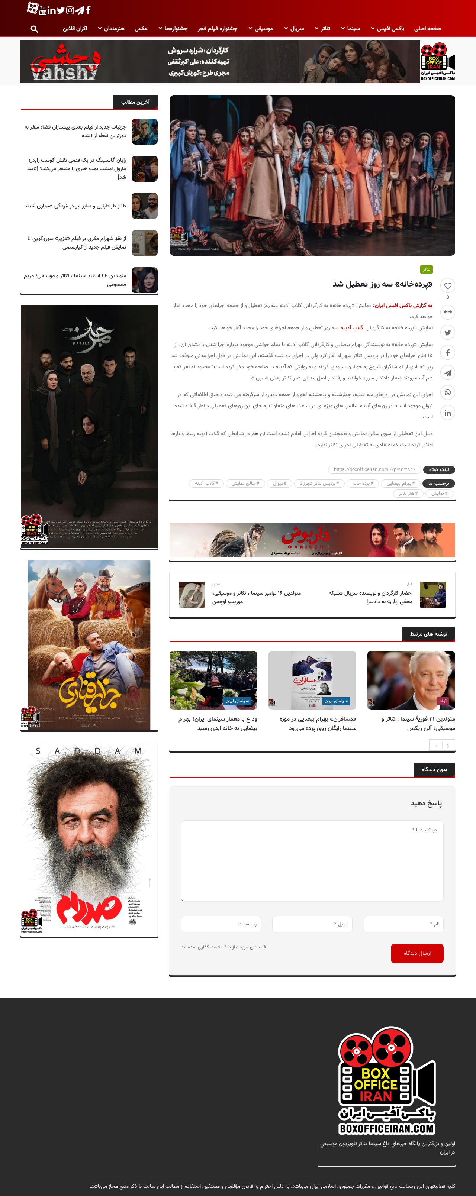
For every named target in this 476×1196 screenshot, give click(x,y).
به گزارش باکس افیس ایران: (402, 305)
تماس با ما (443, 1161)
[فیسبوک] (448, 352)
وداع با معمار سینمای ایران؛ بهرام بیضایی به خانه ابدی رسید (217, 724)
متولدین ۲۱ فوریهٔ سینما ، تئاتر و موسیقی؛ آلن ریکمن (418, 724)
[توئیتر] (448, 332)
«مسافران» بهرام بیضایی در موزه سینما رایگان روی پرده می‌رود (318, 724)
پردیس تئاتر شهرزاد (317, 483)
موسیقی (264, 29)
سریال (297, 29)
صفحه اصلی (427, 29)
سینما (353, 29)
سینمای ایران (336, 701)
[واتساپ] (448, 392)
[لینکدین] (448, 412)
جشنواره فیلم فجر (218, 29)
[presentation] (436, 745)
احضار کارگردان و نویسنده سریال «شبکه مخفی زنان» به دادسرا (370, 597)
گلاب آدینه (352, 328)
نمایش (437, 493)
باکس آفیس (390, 29)
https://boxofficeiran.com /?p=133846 (374, 469)
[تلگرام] (448, 372)
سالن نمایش (244, 483)
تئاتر (325, 29)
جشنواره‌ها (176, 29)
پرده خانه (361, 483)
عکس (141, 29)
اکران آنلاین (75, 29)
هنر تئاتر (406, 493)
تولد (443, 701)
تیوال (278, 483)
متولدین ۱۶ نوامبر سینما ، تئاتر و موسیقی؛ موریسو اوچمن (256, 597)
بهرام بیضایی (399, 483)
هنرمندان (114, 29)
